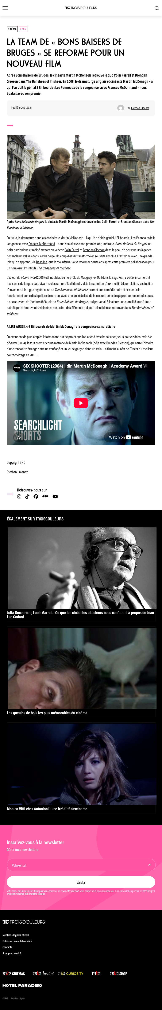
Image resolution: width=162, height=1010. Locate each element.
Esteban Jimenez (140, 108)
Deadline (41, 261)
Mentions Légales (18, 999)
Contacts (7, 947)
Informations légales (35, 894)
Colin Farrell (72, 249)
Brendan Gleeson (94, 249)
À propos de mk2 (12, 953)
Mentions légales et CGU (16, 935)
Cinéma (12, 29)
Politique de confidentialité (17, 941)
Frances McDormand (41, 243)
